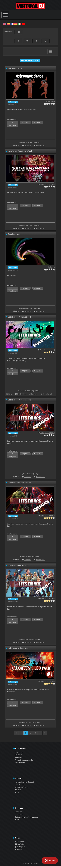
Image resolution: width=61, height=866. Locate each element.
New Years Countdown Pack (20, 151)
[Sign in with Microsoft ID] (27, 41)
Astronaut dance (15, 68)
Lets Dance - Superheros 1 (19, 483)
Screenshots (20, 763)
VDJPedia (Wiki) (21, 787)
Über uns (18, 812)
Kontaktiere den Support (24, 782)
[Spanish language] (8, 24)
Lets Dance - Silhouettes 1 (19, 317)
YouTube (20, 844)
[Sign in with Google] (45, 41)
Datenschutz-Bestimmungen (26, 817)
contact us (19, 814)
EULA (17, 820)
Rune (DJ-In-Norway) (47, 184)
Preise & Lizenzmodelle (24, 760)
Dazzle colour (14, 234)
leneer (52, 267)
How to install (40, 145)
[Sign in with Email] (19, 32)
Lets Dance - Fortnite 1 (18, 566)
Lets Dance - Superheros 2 (19, 400)
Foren (17, 792)
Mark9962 (51, 101)
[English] (4, 24)
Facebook (20, 842)
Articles (18, 790)
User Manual (20, 785)
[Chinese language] (23, 24)
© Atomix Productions (30, 863)
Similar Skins (21, 394)
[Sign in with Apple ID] (36, 41)
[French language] (12, 24)
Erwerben (18, 755)
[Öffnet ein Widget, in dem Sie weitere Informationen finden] (50, 861)
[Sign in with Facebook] (18, 41)
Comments (27, 145)
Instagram (20, 847)
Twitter (20, 849)
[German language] (15, 24)
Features (18, 757)
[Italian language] (19, 24)
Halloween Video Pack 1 (18, 648)
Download (19, 752)
